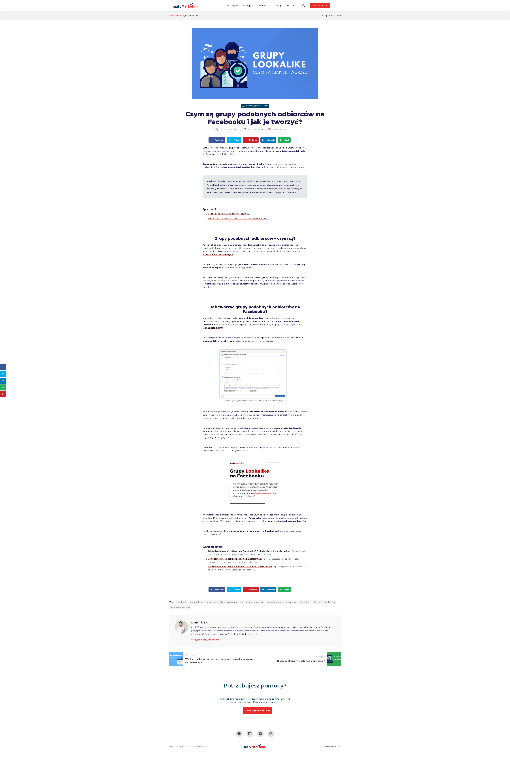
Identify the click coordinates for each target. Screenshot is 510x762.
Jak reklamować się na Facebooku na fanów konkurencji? (240, 566)
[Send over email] (3, 387)
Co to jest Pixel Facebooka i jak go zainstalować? (235, 559)
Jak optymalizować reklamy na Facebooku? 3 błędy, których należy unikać (249, 551)
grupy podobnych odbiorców (282, 602)
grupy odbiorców (255, 602)
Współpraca (249, 5)
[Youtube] (260, 733)
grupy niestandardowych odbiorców (225, 602)
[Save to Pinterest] (3, 394)
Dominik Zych (232, 129)
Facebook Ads (191, 15)
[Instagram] (271, 733)
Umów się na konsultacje (257, 710)
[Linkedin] (249, 733)
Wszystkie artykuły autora (205, 639)
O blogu (278, 5)
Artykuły (231, 5)
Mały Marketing (176, 15)
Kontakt (291, 5)
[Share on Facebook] (3, 367)
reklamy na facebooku (323, 602)
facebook (181, 602)
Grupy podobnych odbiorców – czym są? (229, 214)
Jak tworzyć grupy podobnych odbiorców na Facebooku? (238, 218)
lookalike (304, 602)
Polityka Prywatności (331, 746)
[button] (320, 5)
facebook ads (196, 602)
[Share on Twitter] (3, 374)
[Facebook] (239, 733)
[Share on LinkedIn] (3, 381)
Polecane (264, 5)
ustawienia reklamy (180, 607)
